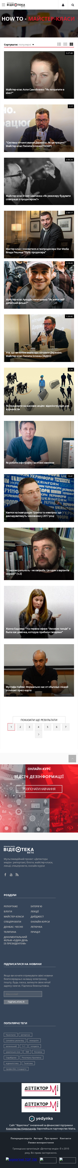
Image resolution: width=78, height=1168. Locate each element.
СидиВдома (11, 1057)
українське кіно (13, 1051)
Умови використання (41, 1142)
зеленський (11, 1046)
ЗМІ (27, 1051)
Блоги (8, 911)
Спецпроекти (12, 921)
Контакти (65, 1138)
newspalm (34, 1040)
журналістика (12, 1063)
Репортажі (11, 906)
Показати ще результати (39, 720)
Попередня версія (21, 1138)
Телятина (10, 932)
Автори (38, 1138)
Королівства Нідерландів (21, 1128)
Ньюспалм (11, 1034)
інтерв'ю (35, 1046)
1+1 (23, 1046)
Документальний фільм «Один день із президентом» (16, 940)
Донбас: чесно (13, 926)
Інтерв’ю (36, 906)
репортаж (25, 1034)
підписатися (16, 1002)
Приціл (35, 932)
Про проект (51, 1138)
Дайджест (37, 916)
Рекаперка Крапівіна (31, 1057)
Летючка (36, 926)
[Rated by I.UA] (48, 1162)
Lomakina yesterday (15, 1040)
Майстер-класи (14, 916)
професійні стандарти (16, 1069)
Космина (38, 1051)
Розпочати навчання (39, 789)
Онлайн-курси (40, 921)
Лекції (35, 911)
